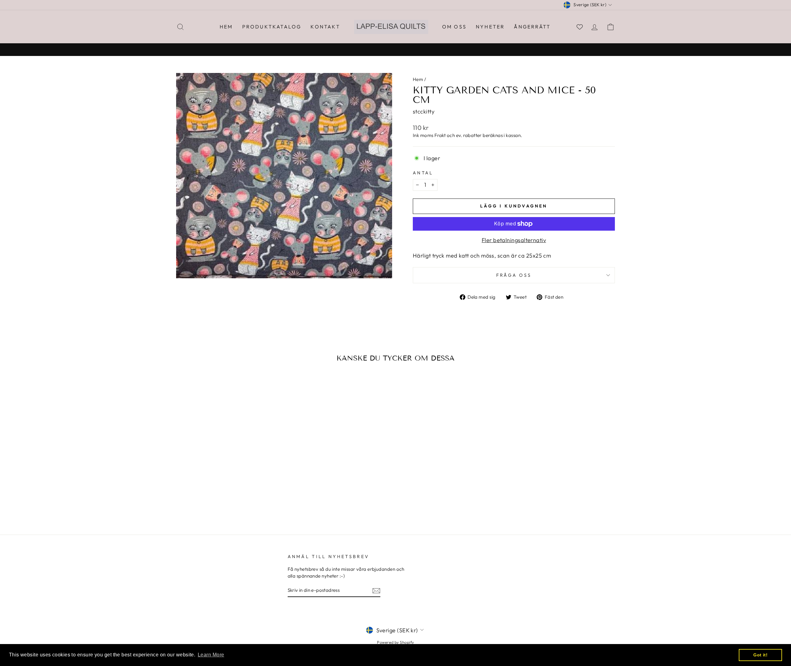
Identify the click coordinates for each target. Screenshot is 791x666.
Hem (226, 26)
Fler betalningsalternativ (514, 240)
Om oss (454, 26)
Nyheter (490, 26)
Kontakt (325, 26)
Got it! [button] (760, 654)
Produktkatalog (272, 26)
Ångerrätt (532, 26)
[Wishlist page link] (580, 27)
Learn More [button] (211, 654)
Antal (423, 173)
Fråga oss (514, 275)
